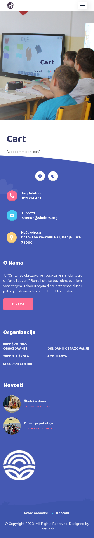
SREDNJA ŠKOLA (16, 356)
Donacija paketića (38, 423)
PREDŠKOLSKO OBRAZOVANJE (15, 346)
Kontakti (63, 513)
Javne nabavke (36, 513)
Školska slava (35, 401)
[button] (82, 5)
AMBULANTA (57, 356)
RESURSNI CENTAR (17, 364)
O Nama (18, 304)
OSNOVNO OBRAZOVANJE (68, 349)
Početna (40, 71)
